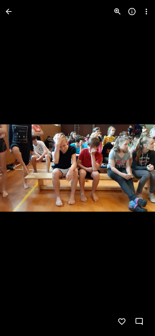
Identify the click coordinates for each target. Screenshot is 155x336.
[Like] (122, 321)
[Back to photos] (8, 11)
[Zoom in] (117, 11)
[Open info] (132, 11)
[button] (20, 168)
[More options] (146, 11)
